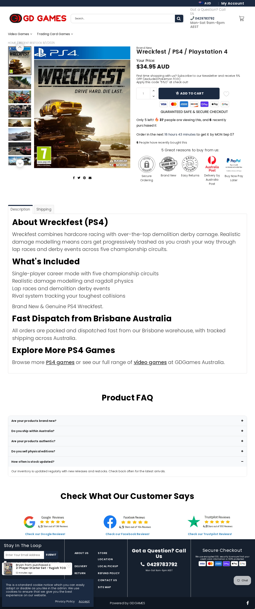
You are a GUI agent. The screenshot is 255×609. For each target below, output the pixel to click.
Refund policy (109, 573)
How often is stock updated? (32, 462)
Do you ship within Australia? (32, 431)
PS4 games (60, 362)
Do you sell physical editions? (33, 451)
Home (12, 43)
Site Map (104, 587)
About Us (82, 553)
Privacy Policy (11, 565)
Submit (51, 554)
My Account (232, 3)
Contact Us (107, 580)
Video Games (19, 34)
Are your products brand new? (33, 421)
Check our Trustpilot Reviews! (210, 534)
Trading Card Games (54, 34)
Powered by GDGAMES (127, 603)
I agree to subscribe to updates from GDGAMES (32, 564)
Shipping (43, 209)
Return (80, 573)
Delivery (81, 566)
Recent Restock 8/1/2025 (37, 43)
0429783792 (204, 18)
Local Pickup (108, 566)
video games (150, 362)
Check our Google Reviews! (45, 534)
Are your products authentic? (33, 441)
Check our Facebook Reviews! (128, 534)
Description (20, 209)
